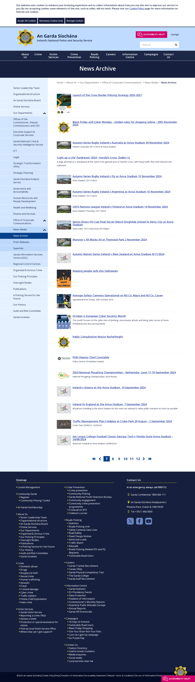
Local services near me (81, 661)
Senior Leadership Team (33, 517)
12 (138, 458)
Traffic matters (28, 595)
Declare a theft (28, 618)
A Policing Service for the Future (37, 546)
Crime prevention (78, 490)
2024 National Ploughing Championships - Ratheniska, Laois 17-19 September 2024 (124, 372)
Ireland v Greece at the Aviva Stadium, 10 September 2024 (109, 387)
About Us (72, 82)
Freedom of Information (82, 598)
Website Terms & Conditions (120, 675)
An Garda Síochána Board (34, 523)
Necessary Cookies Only (51, 20)
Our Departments (89, 82)
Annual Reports (77, 608)
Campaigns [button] (151, 54)
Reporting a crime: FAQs (33, 615)
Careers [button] (111, 54)
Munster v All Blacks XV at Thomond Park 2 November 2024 (110, 239)
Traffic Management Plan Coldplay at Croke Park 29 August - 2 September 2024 (122, 421)
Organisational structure (33, 520)
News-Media (151, 82)
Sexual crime (27, 576)
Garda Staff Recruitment (82, 578)
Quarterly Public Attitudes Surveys (87, 605)
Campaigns (72, 618)
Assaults (24, 582)
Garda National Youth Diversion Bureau (90, 497)
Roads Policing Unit (79, 526)
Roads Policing (74, 520)
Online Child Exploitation (33, 599)
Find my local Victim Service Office (38, 628)
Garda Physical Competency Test (86, 572)
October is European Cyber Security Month (99, 316)
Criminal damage (29, 589)
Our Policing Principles (32, 537)
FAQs (57, 675)
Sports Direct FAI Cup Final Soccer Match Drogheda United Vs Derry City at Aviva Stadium (123, 223)
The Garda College (79, 575)
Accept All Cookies (27, 20)
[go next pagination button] (144, 458)
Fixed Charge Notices (80, 536)
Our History (26, 549)
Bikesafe (73, 546)
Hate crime (26, 602)
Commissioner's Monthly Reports (87, 602)
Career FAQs (75, 569)
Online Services (28, 527)
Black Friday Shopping (81, 628)
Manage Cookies (75, 20)
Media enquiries (77, 654)
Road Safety (75, 533)
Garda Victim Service (31, 612)
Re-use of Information (145, 675)
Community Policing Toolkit (35, 500)
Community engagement (82, 500)
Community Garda (27, 494)
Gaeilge (175, 34)
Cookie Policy (136, 8)
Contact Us (72, 644)
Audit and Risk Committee (34, 553)
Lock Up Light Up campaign (83, 634)
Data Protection (77, 595)
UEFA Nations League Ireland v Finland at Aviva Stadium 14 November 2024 (120, 206)
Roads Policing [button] (94, 56)
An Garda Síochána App (30, 507)
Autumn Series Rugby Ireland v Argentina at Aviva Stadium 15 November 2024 (121, 191)
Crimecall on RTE (78, 509)
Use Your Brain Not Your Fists (85, 631)
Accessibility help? (154, 34)
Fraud (23, 585)
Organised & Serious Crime (34, 533)
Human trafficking (30, 579)
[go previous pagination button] (100, 458)
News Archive (168, 82)
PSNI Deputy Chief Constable (91, 357)
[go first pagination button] (94, 458)
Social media (75, 657)
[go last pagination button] (150, 458)
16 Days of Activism (79, 621)
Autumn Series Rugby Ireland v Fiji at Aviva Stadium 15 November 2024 (117, 176)
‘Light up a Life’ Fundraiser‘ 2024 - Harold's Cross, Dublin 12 (93, 157)
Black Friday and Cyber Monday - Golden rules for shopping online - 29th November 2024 (125, 123)
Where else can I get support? (36, 631)
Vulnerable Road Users (81, 555)
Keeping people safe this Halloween (95, 271)
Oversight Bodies (29, 540)
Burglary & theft (29, 573)
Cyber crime (26, 592)
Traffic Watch (76, 542)
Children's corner (78, 513)
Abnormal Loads (78, 539)
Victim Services (25, 609)
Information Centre (76, 585)
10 (125, 458)
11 (132, 458)
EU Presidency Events (80, 592)
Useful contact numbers (82, 651)
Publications (27, 543)
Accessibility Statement (95, 675)
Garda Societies (28, 556)
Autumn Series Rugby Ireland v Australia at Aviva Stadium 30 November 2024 (121, 142)
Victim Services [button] (53, 56)
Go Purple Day (76, 638)
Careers (70, 562)
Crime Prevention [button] (74, 56)
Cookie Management (29, 487)
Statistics (74, 523)
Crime (21, 563)
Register (24, 497)
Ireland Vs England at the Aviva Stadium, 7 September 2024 (110, 404)
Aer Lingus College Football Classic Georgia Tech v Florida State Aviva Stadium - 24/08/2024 (123, 438)
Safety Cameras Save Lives (83, 529)
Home (60, 82)
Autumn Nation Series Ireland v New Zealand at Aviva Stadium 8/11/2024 (118, 254)
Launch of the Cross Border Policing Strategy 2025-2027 (107, 95)
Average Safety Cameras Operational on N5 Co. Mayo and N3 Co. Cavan (118, 295)
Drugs (23, 569)
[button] (44, 113)
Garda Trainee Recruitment (83, 565)
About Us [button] (25, 56)
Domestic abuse (29, 566)
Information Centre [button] (129, 56)
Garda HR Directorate (80, 611)
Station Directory (78, 648)
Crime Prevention (75, 487)
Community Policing (79, 493)
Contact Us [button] (169, 56)
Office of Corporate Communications (121, 82)
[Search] (176, 44)
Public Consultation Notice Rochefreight (98, 336)
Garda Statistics (77, 588)
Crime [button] (38, 54)
